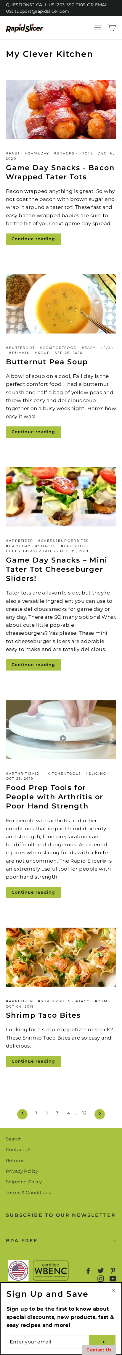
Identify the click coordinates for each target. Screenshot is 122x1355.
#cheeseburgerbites (64, 541)
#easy (89, 348)
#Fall (107, 348)
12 (84, 1113)
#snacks (65, 153)
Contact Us (18, 1149)
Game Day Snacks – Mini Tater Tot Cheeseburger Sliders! (56, 569)
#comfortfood (59, 348)
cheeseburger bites (31, 551)
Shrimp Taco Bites (43, 1015)
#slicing (97, 773)
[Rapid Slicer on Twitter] (100, 1270)
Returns (15, 1160)
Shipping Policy (24, 1182)
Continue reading (33, 238)
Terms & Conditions (28, 1192)
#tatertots (75, 546)
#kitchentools (63, 773)
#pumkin (20, 353)
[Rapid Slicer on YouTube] (113, 1278)
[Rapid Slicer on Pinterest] (113, 1270)
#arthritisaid (23, 773)
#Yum (102, 1001)
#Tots (87, 153)
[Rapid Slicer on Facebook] (88, 1270)
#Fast (13, 153)
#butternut (21, 348)
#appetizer (20, 541)
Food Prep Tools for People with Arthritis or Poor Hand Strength (54, 796)
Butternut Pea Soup (47, 361)
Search (14, 1139)
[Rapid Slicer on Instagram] (100, 1278)
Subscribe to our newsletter (61, 1215)
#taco (84, 1001)
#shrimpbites (55, 1001)
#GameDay (38, 153)
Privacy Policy (22, 1171)
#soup (43, 353)
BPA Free (22, 1240)
